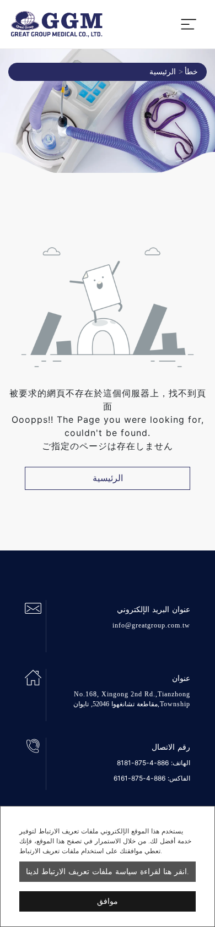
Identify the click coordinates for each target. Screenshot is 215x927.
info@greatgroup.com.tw (151, 625)
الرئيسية (162, 72)
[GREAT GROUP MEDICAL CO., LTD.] (57, 24)
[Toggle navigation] (188, 24)
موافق (107, 901)
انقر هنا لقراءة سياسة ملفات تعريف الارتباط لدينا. (107, 872)
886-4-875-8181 (143, 763)
